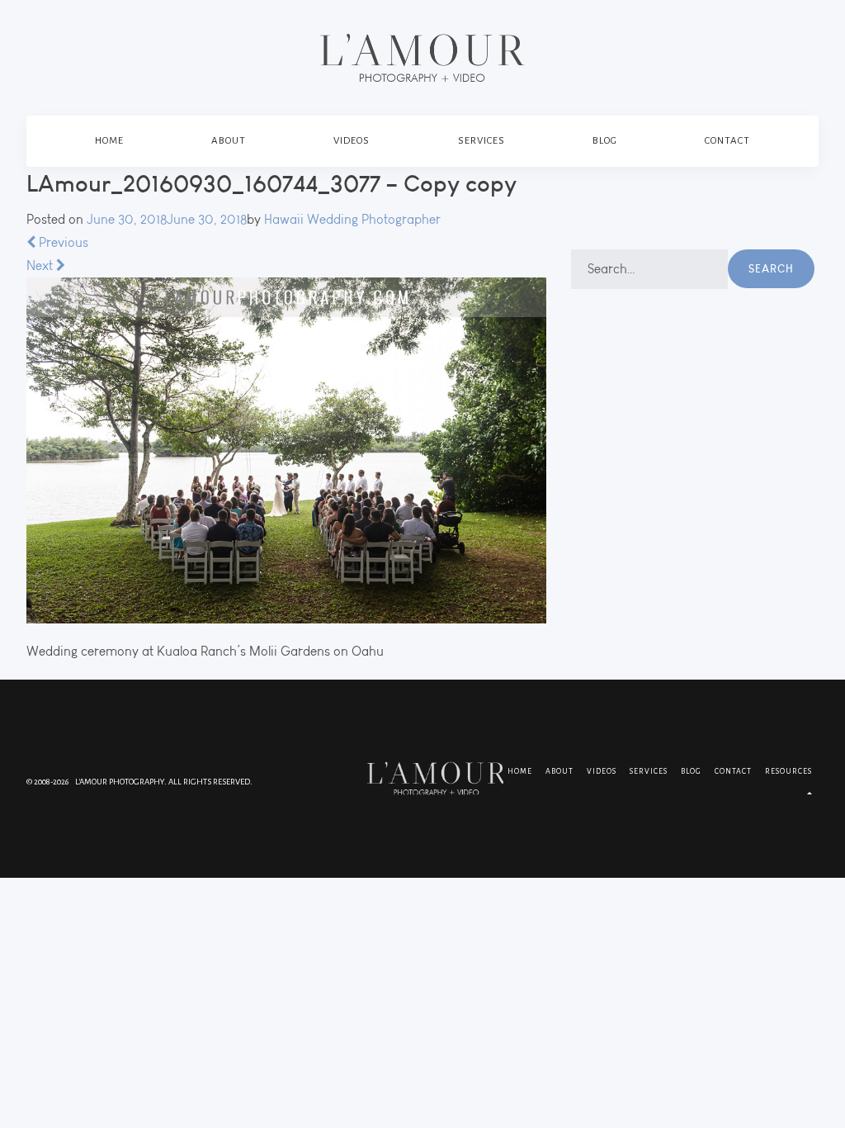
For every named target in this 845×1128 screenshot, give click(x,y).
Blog (604, 140)
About (228, 140)
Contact (727, 140)
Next (41, 265)
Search (771, 268)
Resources (788, 771)
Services (481, 140)
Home (109, 140)
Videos (351, 140)
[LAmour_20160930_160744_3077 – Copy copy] (286, 450)
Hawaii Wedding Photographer (352, 219)
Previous (61, 242)
